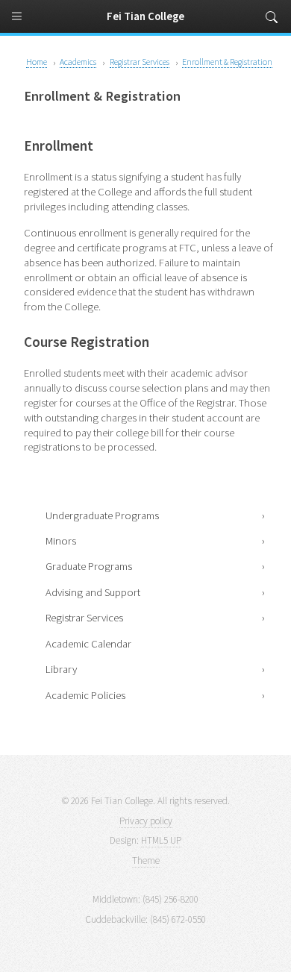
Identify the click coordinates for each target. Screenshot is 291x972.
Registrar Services (84, 617)
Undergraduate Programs (102, 515)
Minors (61, 541)
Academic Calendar (88, 643)
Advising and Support (93, 592)
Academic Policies (85, 695)
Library (61, 669)
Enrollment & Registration (227, 61)
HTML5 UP (161, 840)
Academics (78, 61)
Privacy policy (145, 821)
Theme (146, 860)
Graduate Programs (89, 566)
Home (36, 61)
